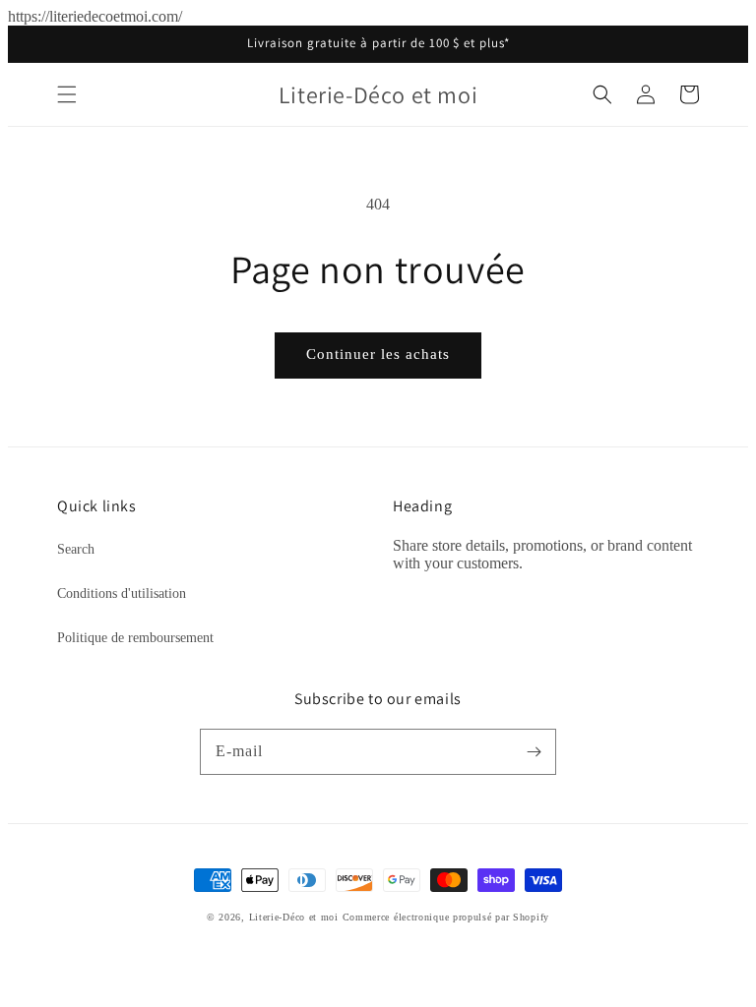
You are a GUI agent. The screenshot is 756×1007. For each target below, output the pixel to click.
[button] (67, 94)
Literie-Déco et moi (296, 917)
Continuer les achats (378, 354)
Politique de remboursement (135, 637)
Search (75, 549)
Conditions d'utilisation (121, 593)
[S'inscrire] (533, 751)
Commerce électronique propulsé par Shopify (446, 917)
